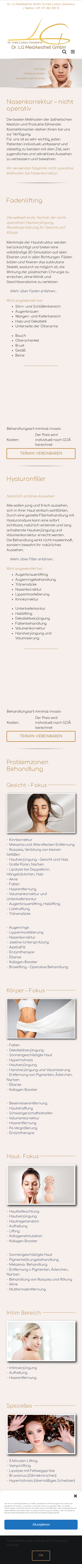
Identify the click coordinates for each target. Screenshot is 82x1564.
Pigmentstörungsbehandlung (33, 1260)
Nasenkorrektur (21, 937)
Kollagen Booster (22, 962)
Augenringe (18, 928)
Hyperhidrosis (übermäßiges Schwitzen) (41, 1481)
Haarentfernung (21, 889)
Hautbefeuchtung (23, 1211)
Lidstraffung (18, 909)
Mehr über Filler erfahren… (32, 559)
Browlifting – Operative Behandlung (37, 967)
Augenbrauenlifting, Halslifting (33, 904)
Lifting (13, 1231)
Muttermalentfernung (26, 1289)
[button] (75, 1496)
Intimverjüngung (22, 1368)
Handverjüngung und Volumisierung (38, 1070)
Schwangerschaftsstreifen (30, 1113)
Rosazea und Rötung (55, 1279)
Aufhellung (17, 1226)
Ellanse (14, 957)
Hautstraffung (20, 1108)
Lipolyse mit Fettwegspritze (31, 1471)
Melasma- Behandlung (27, 1265)
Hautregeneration (23, 1221)
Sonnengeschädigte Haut (29, 1055)
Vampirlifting (19, 1466)
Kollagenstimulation (24, 1236)
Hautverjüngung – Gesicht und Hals (37, 860)
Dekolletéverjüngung (25, 1050)
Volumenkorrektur (23, 1118)
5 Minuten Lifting (22, 1461)
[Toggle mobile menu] (73, 51)
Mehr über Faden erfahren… (33, 291)
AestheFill (16, 947)
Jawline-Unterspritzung (28, 942)
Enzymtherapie (20, 952)
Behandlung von (23, 1279)
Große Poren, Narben (25, 864)
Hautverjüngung (22, 1065)
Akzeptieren (41, 1524)
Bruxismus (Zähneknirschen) (31, 1476)
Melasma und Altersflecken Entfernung (41, 845)
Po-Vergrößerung (22, 1128)
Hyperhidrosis (20, 1060)
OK (41, 1555)
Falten (13, 884)
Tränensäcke (18, 914)
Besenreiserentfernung (27, 1103)
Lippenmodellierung (25, 932)
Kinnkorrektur (19, 840)
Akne (12, 879)
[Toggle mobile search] (64, 51)
